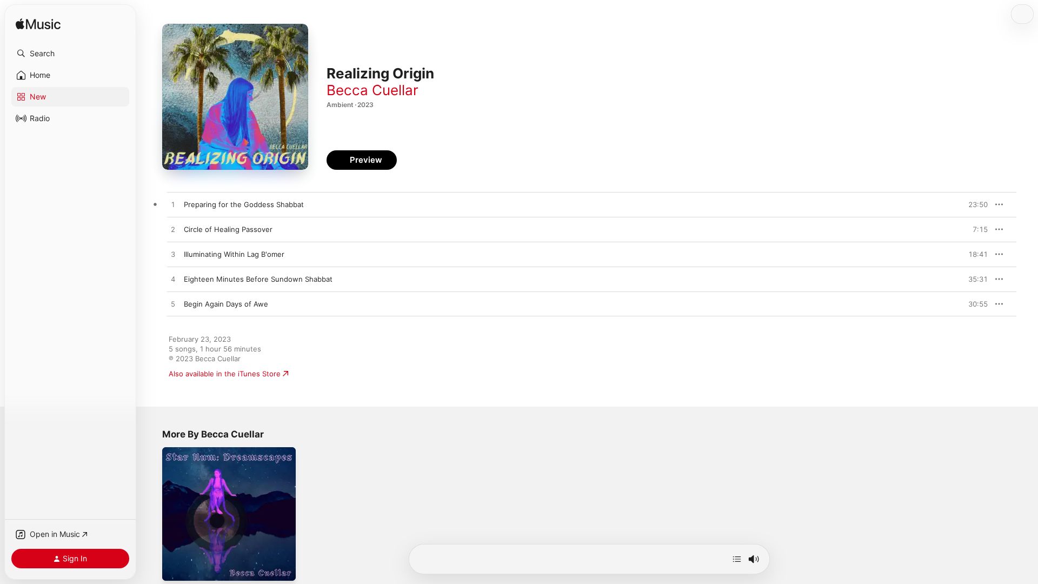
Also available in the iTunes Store (225, 373)
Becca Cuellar (372, 90)
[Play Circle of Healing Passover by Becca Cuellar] (173, 230)
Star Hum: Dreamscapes (202, 451)
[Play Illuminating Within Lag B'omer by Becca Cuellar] (173, 255)
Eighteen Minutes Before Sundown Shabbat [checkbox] (258, 279)
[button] (70, 53)
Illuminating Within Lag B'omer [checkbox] (234, 254)
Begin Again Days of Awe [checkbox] (226, 304)
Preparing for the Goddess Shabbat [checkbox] (244, 204)
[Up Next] (736, 559)
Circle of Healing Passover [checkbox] (228, 229)
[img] (38, 24)
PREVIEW (976, 204)
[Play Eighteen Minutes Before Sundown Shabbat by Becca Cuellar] (173, 279)
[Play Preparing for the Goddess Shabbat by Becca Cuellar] (173, 205)
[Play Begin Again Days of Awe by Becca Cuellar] (173, 304)
